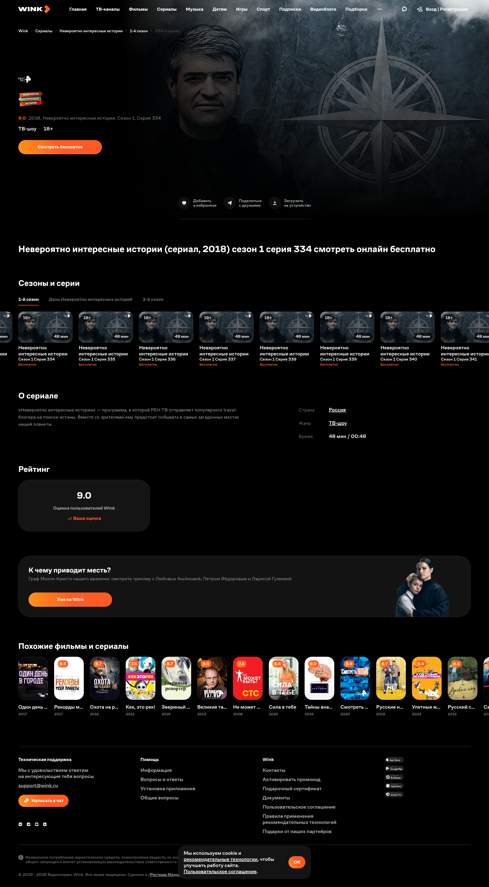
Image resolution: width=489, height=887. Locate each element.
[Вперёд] (480, 327)
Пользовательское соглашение (220, 871)
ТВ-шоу (338, 423)
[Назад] (9, 327)
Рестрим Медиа (165, 874)
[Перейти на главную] (34, 9)
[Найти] (404, 9)
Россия (337, 410)
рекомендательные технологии (220, 859)
